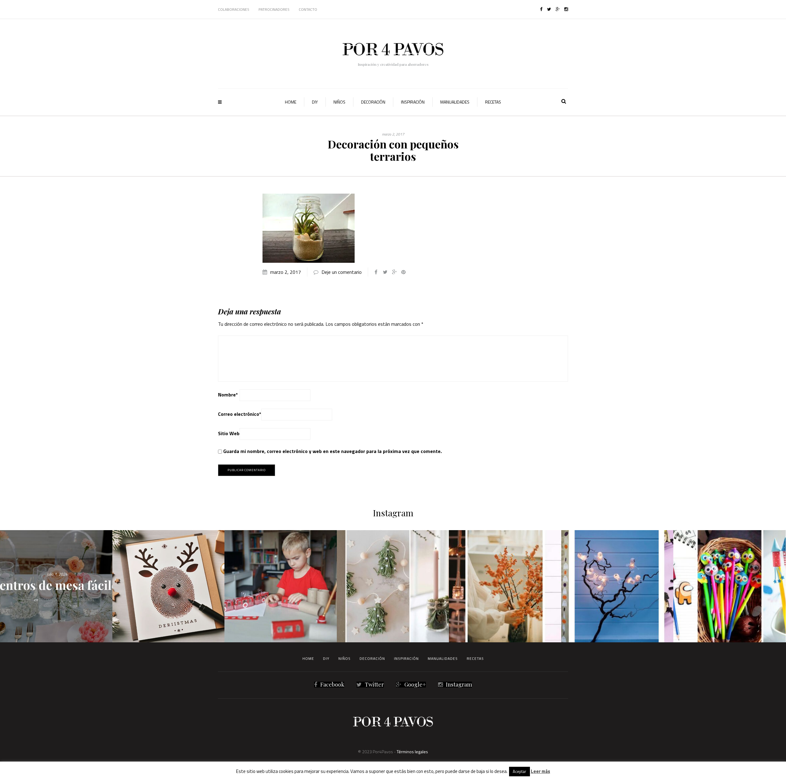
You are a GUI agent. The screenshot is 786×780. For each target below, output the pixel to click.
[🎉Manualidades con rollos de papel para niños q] (280, 586)
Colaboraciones (233, 9)
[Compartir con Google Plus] (394, 272)
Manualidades (454, 102)
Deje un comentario (341, 272)
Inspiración (413, 102)
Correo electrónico (239, 414)
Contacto (308, 9)
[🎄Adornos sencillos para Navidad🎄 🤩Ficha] (393, 586)
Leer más (540, 771)
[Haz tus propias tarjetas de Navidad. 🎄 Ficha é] (168, 586)
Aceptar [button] (519, 771)
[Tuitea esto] (385, 272)
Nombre (228, 394)
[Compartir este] (375, 272)
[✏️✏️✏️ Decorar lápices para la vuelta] (729, 586)
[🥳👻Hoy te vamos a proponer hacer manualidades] (617, 586)
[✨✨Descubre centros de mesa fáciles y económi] (56, 586)
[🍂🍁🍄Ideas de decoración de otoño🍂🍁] (505, 586)
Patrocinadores (274, 9)
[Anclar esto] (403, 272)
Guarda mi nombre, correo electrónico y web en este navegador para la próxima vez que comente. (332, 451)
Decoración (373, 102)
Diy (315, 102)
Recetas (493, 102)
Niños (339, 102)
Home (290, 102)
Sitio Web (228, 433)
